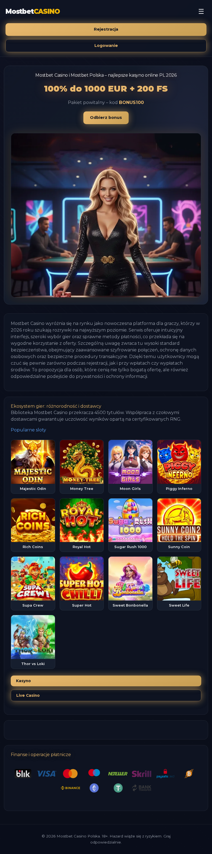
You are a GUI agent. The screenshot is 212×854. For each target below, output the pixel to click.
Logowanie (106, 45)
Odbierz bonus (106, 117)
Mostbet (33, 11)
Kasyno (23, 681)
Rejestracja (106, 29)
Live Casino (28, 695)
